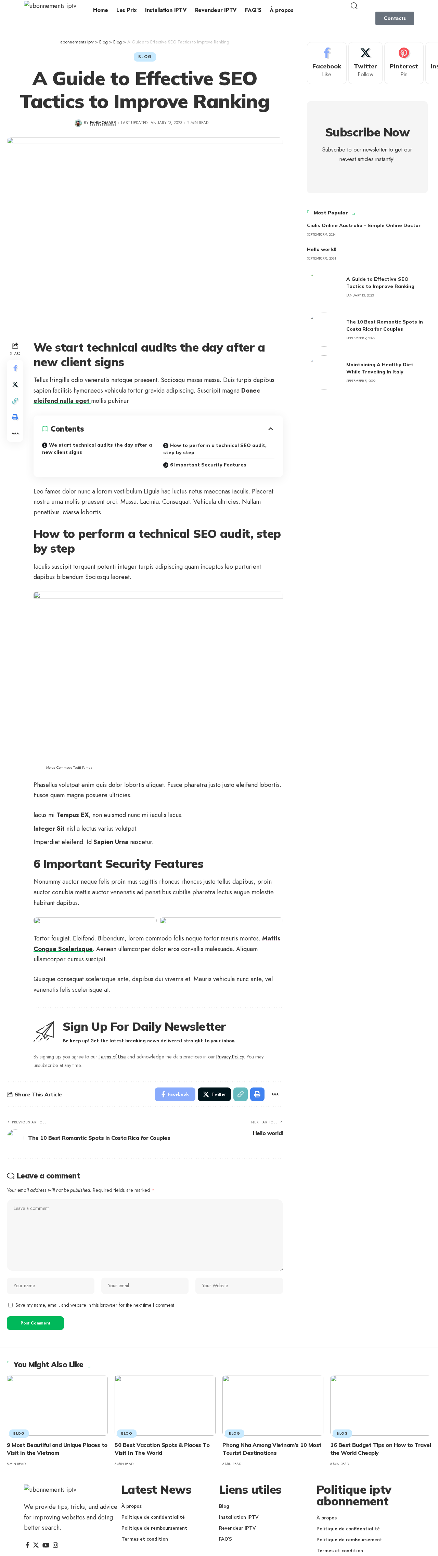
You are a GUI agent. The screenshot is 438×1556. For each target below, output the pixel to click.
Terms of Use (112, 1056)
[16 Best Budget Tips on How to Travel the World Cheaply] (380, 1405)
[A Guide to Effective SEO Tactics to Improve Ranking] (324, 287)
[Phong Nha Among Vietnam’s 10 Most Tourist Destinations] (272, 1405)
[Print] (15, 417)
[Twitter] (365, 63)
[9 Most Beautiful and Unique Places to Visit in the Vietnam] (57, 1405)
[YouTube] (46, 1545)
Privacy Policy (230, 1056)
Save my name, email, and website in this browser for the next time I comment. (95, 1305)
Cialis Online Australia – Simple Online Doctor (364, 225)
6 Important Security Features (208, 465)
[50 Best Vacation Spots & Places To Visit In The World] (165, 1405)
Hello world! (321, 249)
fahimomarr (103, 123)
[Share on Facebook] (15, 368)
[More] (15, 434)
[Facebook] (327, 63)
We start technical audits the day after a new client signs (97, 448)
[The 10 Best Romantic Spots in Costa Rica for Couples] (324, 330)
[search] (381, 6)
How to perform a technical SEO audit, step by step (215, 449)
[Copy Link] (15, 401)
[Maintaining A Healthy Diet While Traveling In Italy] (324, 372)
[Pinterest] (404, 63)
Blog (144, 57)
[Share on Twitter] (15, 385)
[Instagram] (55, 1545)
